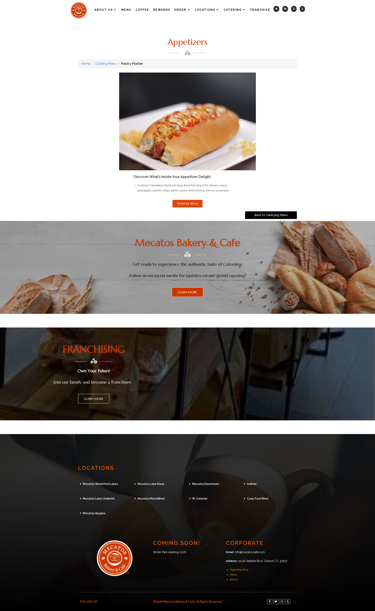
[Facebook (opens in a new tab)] (285, 9)
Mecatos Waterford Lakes (100, 483)
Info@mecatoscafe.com (250, 552)
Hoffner (252, 483)
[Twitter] (275, 601)
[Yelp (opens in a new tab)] (302, 9)
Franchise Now (239, 569)
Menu (233, 574)
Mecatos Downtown (205, 483)
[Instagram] (281, 601)
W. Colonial (199, 498)
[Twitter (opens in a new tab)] (276, 9)
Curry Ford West (257, 498)
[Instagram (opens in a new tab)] (294, 9)
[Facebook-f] (269, 601)
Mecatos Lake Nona (151, 483)
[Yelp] (287, 601)
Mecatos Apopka (94, 513)
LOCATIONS (96, 468)
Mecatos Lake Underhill (98, 498)
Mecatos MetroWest (151, 498)
